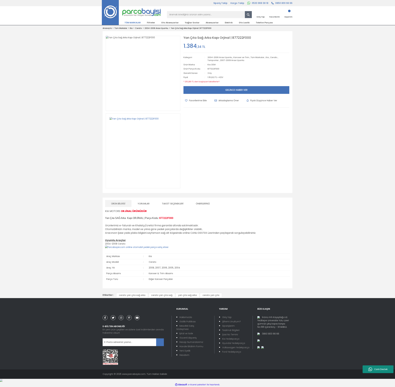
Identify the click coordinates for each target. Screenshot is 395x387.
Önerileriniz (203, 203)
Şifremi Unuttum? (231, 321)
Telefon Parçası (264, 22)
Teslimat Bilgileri (230, 330)
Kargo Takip (237, 3)
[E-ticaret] (197, 384)
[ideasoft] (181, 384)
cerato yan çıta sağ (161, 295)
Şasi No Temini (230, 334)
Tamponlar (213, 60)
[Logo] (131, 12)
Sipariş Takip (220, 3)
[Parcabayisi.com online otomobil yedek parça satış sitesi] (136, 247)
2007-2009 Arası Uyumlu (232, 60)
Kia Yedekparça (230, 338)
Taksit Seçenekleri (172, 203)
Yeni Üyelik (184, 350)
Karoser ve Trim (241, 57)
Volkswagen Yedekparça (235, 347)
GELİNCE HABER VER (236, 90)
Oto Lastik (244, 22)
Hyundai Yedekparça (233, 343)
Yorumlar (144, 203)
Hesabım (184, 355)
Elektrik (229, 22)
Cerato (273, 57)
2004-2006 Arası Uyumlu (220, 57)
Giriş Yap (227, 317)
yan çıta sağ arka (187, 295)
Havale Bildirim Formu (191, 346)
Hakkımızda (185, 317)
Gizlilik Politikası (187, 321)
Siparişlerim (228, 325)
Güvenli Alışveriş (188, 337)
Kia (267, 57)
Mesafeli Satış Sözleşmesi (185, 327)
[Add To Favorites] (195, 100)
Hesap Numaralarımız (191, 342)
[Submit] (160, 342)
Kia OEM (212, 64)
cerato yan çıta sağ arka (132, 295)
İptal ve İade (186, 333)
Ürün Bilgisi (118, 203)
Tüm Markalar (257, 57)
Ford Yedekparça (231, 351)
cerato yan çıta (211, 295)
